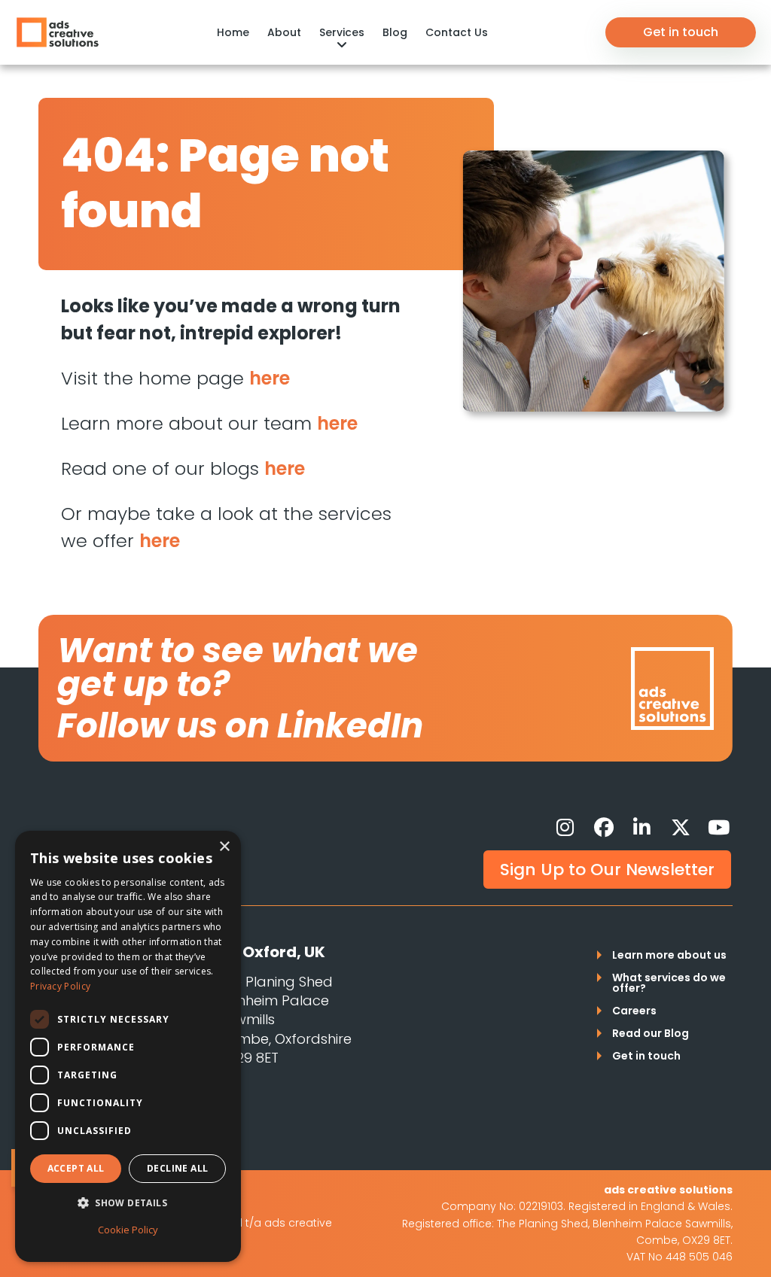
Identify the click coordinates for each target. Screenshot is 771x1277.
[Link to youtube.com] (719, 827)
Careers (634, 1011)
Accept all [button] (76, 1168)
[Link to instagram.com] (565, 827)
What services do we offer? (669, 984)
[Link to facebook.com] (603, 827)
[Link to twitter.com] (680, 827)
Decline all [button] (177, 1168)
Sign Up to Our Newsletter (607, 869)
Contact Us (456, 32)
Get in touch (680, 32)
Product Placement (103, 23)
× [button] (224, 847)
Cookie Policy (128, 1229)
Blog (394, 32)
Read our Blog (650, 1034)
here (269, 378)
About (284, 32)
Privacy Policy (60, 986)
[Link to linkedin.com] (642, 827)
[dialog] (128, 1046)
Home (233, 32)
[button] (128, 1203)
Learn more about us (669, 956)
